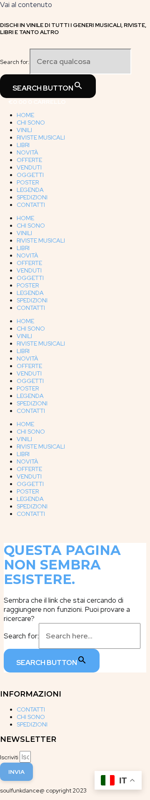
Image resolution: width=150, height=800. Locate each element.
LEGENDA (30, 190)
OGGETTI (30, 175)
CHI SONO (31, 122)
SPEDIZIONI (32, 197)
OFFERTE (29, 160)
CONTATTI (31, 205)
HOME (25, 115)
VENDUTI (29, 167)
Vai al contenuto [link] (26, 4)
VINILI (24, 130)
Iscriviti (10, 757)
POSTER (28, 182)
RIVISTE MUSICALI (41, 137)
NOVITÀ (27, 152)
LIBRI (23, 145)
